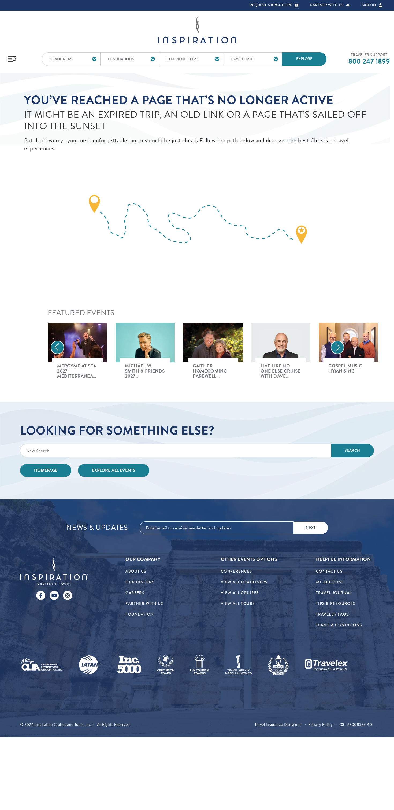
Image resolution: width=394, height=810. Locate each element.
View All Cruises (240, 592)
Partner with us (327, 5)
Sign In (369, 5)
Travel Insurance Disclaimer (278, 724)
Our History (139, 582)
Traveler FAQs (332, 614)
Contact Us (329, 571)
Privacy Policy (320, 724)
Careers (134, 592)
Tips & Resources (335, 603)
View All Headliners (244, 582)
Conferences (236, 571)
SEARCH (352, 450)
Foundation (139, 614)
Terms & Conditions (339, 625)
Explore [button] (304, 58)
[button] (296, 5)
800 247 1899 (369, 61)
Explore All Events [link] (113, 470)
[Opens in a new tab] (41, 664)
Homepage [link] (45, 470)
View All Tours (238, 603)
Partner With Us (144, 603)
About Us (135, 571)
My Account (330, 582)
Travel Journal (334, 592)
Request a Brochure (271, 5)
